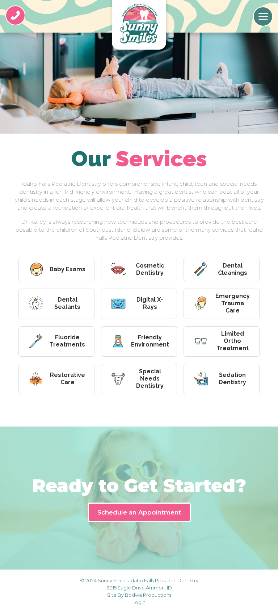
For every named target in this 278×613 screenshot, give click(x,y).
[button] (263, 16)
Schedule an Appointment (139, 512)
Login (139, 602)
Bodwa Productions (148, 595)
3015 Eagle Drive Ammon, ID (139, 588)
